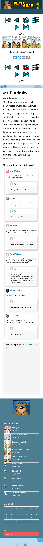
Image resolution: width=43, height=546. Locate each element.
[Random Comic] (26, 20)
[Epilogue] (26, 27)
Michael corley (16, 290)
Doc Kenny (27, 345)
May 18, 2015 (19, 98)
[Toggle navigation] (4, 11)
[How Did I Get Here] (7, 20)
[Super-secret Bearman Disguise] (17, 27)
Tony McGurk (15, 254)
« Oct (5, 530)
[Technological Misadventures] (17, 20)
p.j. (15, 183)
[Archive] (35, 20)
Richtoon (13, 225)
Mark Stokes (15, 171)
